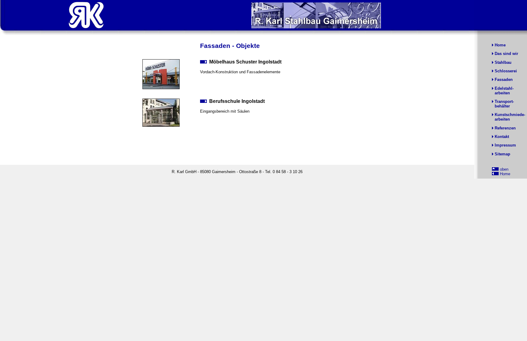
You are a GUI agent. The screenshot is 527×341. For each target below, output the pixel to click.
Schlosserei (506, 71)
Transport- (504, 101)
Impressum (505, 145)
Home (500, 45)
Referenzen (505, 128)
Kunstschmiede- (510, 114)
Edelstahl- (504, 88)
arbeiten (502, 93)
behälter (502, 106)
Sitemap (502, 154)
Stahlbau (503, 62)
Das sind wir (506, 53)
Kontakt (502, 136)
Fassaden (504, 79)
